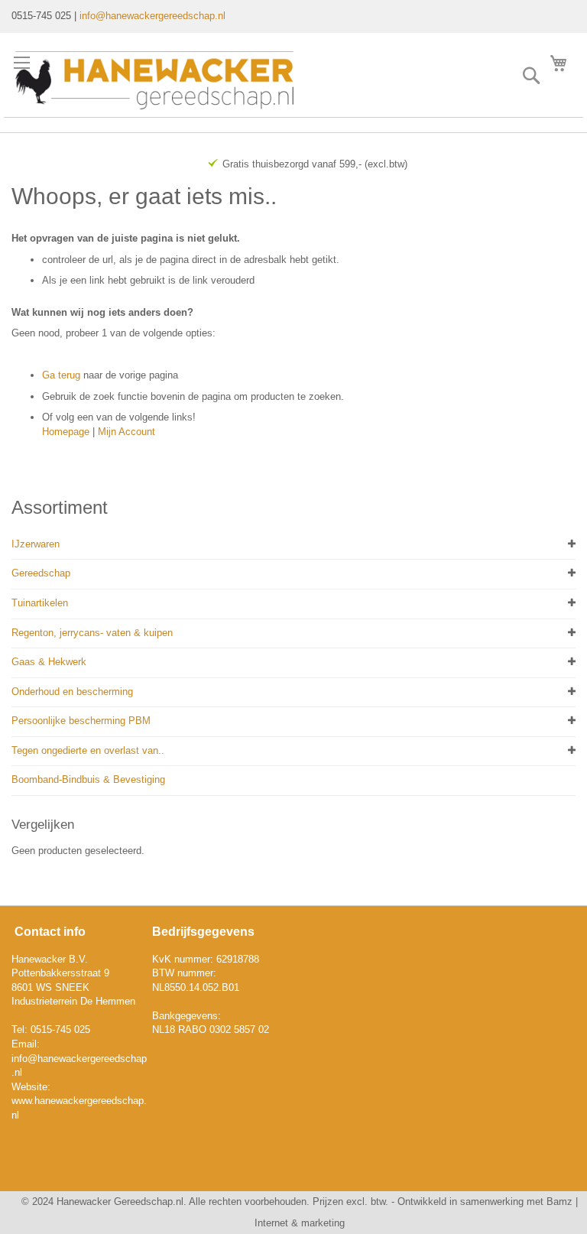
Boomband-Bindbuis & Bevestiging (88, 779)
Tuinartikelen (39, 603)
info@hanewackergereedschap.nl (152, 15)
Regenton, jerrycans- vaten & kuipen (92, 632)
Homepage (65, 431)
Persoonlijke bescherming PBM (81, 720)
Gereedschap (40, 573)
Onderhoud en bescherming (72, 691)
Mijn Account (126, 431)
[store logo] (154, 80)
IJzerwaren (35, 544)
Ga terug (61, 375)
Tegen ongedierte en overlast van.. (87, 750)
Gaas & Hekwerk (48, 661)
